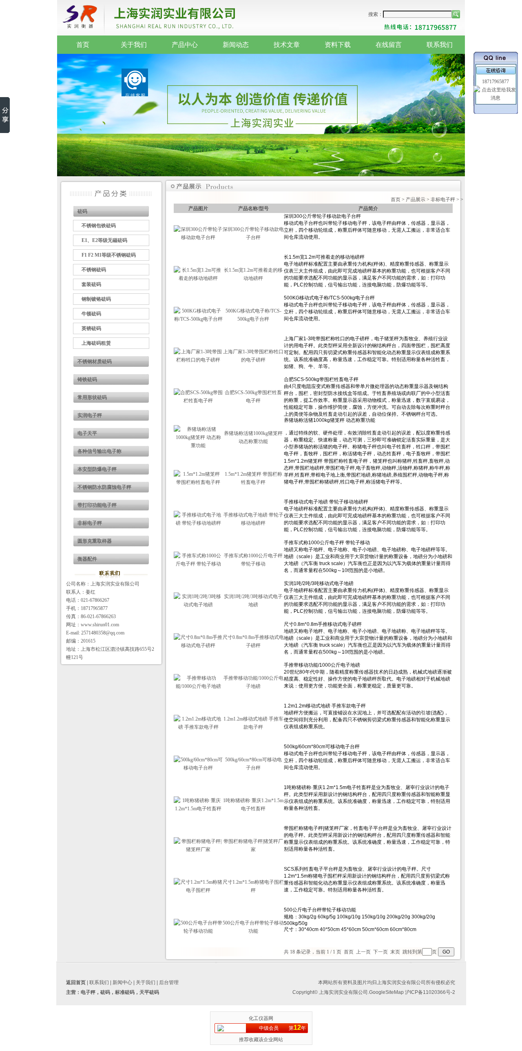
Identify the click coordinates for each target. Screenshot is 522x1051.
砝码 (82, 211)
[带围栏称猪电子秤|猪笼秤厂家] (198, 849)
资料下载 (338, 44)
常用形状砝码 (92, 397)
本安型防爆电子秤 (97, 469)
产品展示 (415, 199)
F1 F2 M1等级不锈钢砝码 (109, 255)
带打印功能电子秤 (97, 505)
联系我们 (440, 44)
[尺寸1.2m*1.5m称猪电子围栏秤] (198, 890)
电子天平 (87, 433)
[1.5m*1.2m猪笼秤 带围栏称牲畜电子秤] (198, 482)
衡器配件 (87, 559)
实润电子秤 (89, 415)
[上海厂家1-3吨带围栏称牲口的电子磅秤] (198, 360)
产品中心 (185, 44)
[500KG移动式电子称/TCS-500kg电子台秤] (198, 319)
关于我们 (134, 44)
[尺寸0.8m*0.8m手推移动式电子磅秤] (198, 645)
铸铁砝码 (87, 379)
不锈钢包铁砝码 (99, 225)
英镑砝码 (91, 328)
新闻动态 (236, 44)
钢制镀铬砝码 (96, 299)
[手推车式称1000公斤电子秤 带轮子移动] (198, 564)
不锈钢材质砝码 (94, 361)
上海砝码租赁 (96, 343)
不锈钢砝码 (94, 270)
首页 (82, 44)
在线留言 (389, 44)
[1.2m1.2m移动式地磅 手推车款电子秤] (198, 727)
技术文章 (287, 44)
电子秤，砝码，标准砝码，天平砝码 (120, 992)
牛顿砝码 (91, 314)
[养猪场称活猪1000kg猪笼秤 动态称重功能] (198, 445)
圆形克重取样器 (94, 541)
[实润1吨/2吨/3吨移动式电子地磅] (198, 605)
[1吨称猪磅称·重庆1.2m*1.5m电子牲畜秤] (198, 809)
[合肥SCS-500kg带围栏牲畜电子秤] (198, 401)
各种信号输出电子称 (99, 451)
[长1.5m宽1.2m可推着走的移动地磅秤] (198, 278)
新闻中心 (122, 982)
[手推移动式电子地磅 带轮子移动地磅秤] (198, 523)
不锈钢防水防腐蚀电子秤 (104, 487)
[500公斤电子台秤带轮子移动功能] (198, 931)
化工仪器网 (261, 1018)
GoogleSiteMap (386, 992)
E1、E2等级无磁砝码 (104, 240)
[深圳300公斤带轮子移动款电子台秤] (198, 237)
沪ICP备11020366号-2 (430, 992)
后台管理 (169, 982)
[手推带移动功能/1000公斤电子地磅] (198, 686)
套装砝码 (91, 284)
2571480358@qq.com (102, 633)
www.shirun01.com (100, 624)
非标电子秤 (89, 523)
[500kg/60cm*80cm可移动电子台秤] (198, 768)
